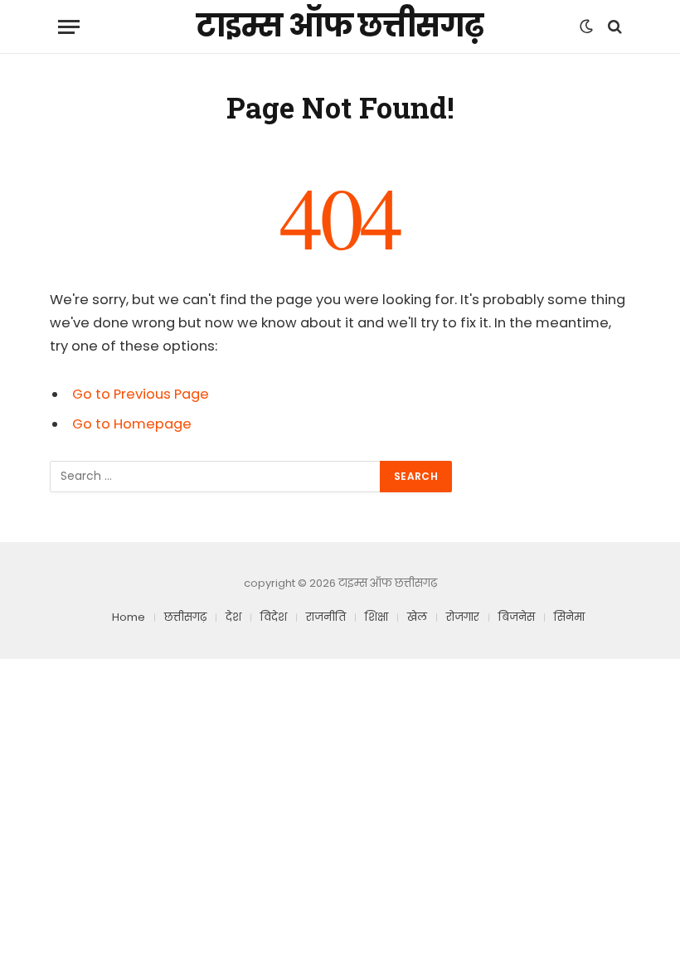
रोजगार (462, 617)
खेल (417, 617)
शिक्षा (376, 617)
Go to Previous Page (140, 394)
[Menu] (69, 27)
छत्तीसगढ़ (185, 617)
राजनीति (326, 617)
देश (233, 617)
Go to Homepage (132, 423)
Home (128, 617)
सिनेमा (569, 617)
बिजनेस (516, 617)
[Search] (613, 27)
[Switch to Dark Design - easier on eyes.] (586, 26)
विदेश (273, 617)
